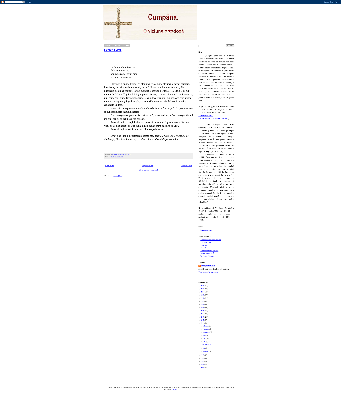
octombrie (206, 329)
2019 (202, 307)
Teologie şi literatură (117, 156)
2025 (202, 289)
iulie (204, 338)
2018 (202, 311)
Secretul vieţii (112, 50)
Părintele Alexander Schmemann (210, 240)
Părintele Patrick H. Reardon (209, 251)
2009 (202, 368)
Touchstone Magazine (207, 256)
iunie (204, 341)
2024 (202, 292)
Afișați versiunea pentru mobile (148, 170)
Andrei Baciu (204, 245)
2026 (202, 286)
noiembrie (206, 326)
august (205, 335)
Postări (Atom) (118, 176)
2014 (202, 323)
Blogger (173, 390)
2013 (202, 355)
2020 (202, 304)
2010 (202, 364)
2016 (202, 317)
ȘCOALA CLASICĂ (207, 253)
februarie (206, 351)
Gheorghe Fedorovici (208, 266)
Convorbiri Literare (206, 248)
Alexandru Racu (205, 242)
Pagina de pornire (147, 166)
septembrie (206, 332)
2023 (202, 295)
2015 (202, 320)
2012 (202, 358)
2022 (202, 298)
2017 (202, 314)
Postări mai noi (109, 166)
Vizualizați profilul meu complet (208, 272)
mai (204, 348)
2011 (202, 361)
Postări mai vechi (186, 166)
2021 (202, 301)
